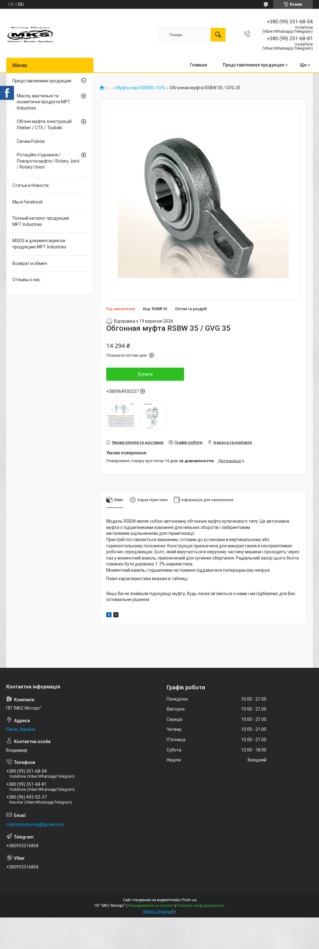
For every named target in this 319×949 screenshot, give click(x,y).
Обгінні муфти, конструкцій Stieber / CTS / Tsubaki (44, 124)
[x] (115, 615)
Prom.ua (189, 900)
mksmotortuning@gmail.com (35, 824)
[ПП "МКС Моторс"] (30, 34)
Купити (145, 374)
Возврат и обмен (29, 263)
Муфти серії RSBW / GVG (140, 88)
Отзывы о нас (26, 279)
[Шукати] (218, 35)
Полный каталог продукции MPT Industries (40, 221)
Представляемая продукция (253, 64)
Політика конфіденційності (200, 905)
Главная (198, 64)
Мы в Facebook (27, 201)
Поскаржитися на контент (151, 905)
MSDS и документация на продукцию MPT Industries (39, 243)
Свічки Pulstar (31, 141)
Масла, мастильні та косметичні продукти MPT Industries (43, 101)
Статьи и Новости (30, 185)
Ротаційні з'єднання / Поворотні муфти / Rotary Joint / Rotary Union (48, 160)
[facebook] (109, 615)
